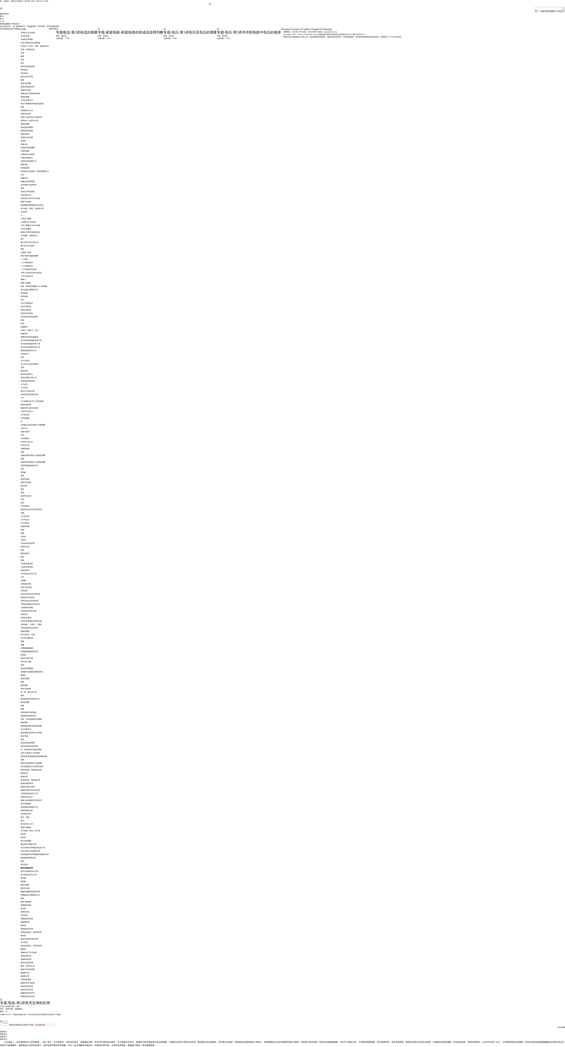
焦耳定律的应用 (53, 26)
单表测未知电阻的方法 (29, 807)
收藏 (563, 1027)
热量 (22, 533)
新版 (542, 11)
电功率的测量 (26, 841)
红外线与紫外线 (27, 638)
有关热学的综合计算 (28, 574)
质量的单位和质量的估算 (30, 93)
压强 (22, 357)
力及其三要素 (26, 219)
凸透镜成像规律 (27, 648)
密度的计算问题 (27, 137)
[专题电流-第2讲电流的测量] (57, 29)
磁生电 (23, 925)
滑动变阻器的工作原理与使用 (32, 766)
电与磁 (23, 878)
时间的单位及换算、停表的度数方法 (35, 171)
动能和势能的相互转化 (29, 465)
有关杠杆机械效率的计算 (30, 347)
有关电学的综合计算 (28, 875)
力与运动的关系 (27, 276)
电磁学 (23, 675)
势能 (22, 459)
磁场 (22, 898)
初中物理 (41, 26)
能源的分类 (25, 973)
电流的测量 (25, 702)
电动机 (23, 936)
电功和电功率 (26, 814)
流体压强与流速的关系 (29, 394)
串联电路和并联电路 (28, 712)
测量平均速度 (26, 202)
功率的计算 (25, 445)
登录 (13, 1)
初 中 (2, 19)
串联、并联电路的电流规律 (31, 719)
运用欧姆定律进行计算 (29, 793)
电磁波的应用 (26, 959)
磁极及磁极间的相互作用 (30, 892)
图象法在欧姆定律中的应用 (31, 800)
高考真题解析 (550, 11)
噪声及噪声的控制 (28, 66)
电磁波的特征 (26, 956)
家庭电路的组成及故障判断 (31, 726)
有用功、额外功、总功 (29, 330)
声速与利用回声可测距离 (30, 43)
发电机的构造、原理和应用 (31, 932)
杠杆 (22, 300)
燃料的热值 (25, 553)
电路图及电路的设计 (28, 716)
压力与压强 (25, 361)
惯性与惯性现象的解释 (29, 256)
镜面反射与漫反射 (28, 597)
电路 (22, 706)
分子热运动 (25, 516)
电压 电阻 (24, 736)
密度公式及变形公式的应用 (31, 117)
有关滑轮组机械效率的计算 (31, 340)
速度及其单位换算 (28, 192)
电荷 (22, 682)
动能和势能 (25, 449)
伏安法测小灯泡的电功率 (30, 851)
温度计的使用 (26, 482)
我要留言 (307, 29)
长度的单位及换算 (28, 154)
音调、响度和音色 (28, 50)
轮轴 (22, 320)
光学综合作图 (26, 662)
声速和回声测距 (27, 39)
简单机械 (24, 293)
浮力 (22, 398)
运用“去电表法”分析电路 (30, 753)
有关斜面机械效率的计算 (30, 344)
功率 (22, 435)
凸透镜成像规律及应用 (29, 651)
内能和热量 (25, 526)
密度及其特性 (26, 114)
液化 (22, 503)
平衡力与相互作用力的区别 (31, 273)
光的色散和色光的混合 (29, 628)
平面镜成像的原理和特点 (30, 604)
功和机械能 (25, 418)
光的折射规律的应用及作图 (31, 621)
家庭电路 (24, 722)
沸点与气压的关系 (28, 391)
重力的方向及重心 (28, 246)
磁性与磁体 (25, 885)
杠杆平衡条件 (26, 307)
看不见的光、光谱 (28, 635)
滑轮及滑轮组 (26, 310)
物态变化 (24, 486)
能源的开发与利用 (28, 983)
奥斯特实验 (25, 912)
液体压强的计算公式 (28, 378)
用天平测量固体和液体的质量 (32, 104)
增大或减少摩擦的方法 (29, 290)
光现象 (23, 580)
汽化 (22, 499)
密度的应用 (25, 134)
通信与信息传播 (27, 963)
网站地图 (327, 29)
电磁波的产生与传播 (28, 952)
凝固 (22, 493)
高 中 (2, 16)
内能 (22, 513)
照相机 (23, 655)
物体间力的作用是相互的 (30, 232)
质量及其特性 (26, 90)
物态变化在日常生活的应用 (31, 509)
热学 (22, 469)
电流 (22, 695)
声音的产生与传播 (28, 33)
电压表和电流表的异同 (29, 746)
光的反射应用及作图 (28, 611)
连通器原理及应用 (28, 381)
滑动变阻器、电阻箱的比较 (31, 770)
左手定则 (24, 942)
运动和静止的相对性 (28, 185)
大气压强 (24, 384)
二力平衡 (24, 259)
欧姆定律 (24, 773)
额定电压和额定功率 (28, 844)
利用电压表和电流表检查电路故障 (34, 756)
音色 (22, 60)
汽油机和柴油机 (27, 564)
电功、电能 (25, 817)
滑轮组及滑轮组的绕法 (29, 317)
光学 (22, 577)
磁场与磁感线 (26, 902)
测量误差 (24, 164)
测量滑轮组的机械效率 (29, 337)
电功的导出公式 (27, 824)
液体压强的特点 (27, 374)
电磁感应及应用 (27, 929)
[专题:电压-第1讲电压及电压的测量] (164, 29)
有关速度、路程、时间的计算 (32, 208)
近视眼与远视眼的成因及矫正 (32, 672)
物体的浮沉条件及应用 (29, 408)
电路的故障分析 (27, 810)
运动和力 (24, 212)
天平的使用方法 (27, 100)
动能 (22, 452)
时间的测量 (25, 168)
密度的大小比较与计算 (29, 121)
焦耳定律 (24, 865)
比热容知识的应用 (28, 543)
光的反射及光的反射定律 (30, 594)
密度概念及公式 (27, 110)
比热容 (23, 536)
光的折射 (24, 614)
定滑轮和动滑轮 (27, 313)
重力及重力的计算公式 (29, 242)
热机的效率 (25, 570)
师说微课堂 (31, 26)
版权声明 (317, 29)
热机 (22, 550)
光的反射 (24, 591)
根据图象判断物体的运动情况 (32, 205)
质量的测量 (25, 97)
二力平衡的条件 (27, 263)
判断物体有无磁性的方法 (30, 895)
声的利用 (24, 70)
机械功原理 (25, 432)
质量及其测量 (26, 83)
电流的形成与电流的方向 (30, 699)
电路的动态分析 (27, 797)
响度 (22, 56)
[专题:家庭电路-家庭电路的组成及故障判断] (99, 29)
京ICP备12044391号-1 (357, 34)
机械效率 (24, 327)
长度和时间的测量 (28, 148)
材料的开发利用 (27, 986)
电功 (22, 821)
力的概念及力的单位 (28, 222)
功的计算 (24, 428)
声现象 (23, 29)
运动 (22, 175)
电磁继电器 (25, 922)
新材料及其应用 (27, 990)
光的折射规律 (26, 618)
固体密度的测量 (27, 127)
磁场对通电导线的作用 (29, 939)
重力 (22, 239)
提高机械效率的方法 (28, 350)
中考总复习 (560, 11)
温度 (22, 476)
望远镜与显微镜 (27, 668)
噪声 (22, 63)
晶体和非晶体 (26, 496)
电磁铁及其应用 (27, 919)
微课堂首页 (4, 14)
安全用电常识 (26, 729)
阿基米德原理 (26, 405)
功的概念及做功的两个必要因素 (33, 425)
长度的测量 (25, 151)
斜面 (22, 323)
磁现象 (23, 881)
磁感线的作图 (26, 905)
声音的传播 (25, 36)
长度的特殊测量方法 (28, 161)
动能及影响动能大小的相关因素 (33, 455)
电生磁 (23, 908)
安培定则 (24, 915)
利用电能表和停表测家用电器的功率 (35, 854)
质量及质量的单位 (28, 87)
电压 (22, 739)
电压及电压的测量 (28, 743)
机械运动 (24, 144)
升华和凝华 (25, 506)
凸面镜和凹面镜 (27, 607)
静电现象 (24, 685)
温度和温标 (25, 479)
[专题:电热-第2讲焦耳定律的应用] (1, 1000)
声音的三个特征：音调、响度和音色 (35, 46)
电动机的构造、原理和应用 (31, 946)
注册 (19, 1)
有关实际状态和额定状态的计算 (33, 848)
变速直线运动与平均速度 (30, 198)
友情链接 (286, 29)
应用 (22, 665)
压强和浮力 (25, 354)
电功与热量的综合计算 (29, 871)
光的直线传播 (26, 584)
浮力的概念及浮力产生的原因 (32, 401)
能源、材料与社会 (28, 966)
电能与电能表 (26, 827)
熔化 (22, 489)
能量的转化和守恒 (28, 993)
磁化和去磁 (25, 888)
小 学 (2, 21)
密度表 (23, 141)
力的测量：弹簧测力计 (29, 236)
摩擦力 (23, 279)
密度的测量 (25, 124)
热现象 (23, 472)
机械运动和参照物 (28, 181)
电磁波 (23, 949)
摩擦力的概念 (26, 283)
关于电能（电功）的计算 (30, 831)
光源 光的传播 (26, 587)
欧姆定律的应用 (27, 783)
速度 (22, 188)
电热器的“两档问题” (28, 858)
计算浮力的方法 (27, 411)
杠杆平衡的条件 (27, 303)
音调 (22, 53)
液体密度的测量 (27, 131)
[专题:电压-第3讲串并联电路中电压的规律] (218, 29)
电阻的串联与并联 (28, 787)
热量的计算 (25, 547)
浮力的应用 (25, 415)
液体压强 (24, 371)
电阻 (22, 760)
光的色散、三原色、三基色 (31, 624)
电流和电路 (25, 679)
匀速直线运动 (26, 195)
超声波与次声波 (27, 77)
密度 (22, 107)
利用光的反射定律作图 (29, 601)
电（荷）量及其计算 (28, 692)
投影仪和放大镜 (27, 658)
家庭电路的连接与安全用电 (31, 733)
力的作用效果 (26, 229)
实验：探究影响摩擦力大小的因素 (34, 286)
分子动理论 (25, 523)
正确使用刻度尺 (27, 158)
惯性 (22, 249)
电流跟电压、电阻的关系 (30, 780)
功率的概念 (25, 438)
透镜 (22, 641)
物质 (22, 80)
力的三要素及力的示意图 (30, 225)
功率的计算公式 (27, 442)
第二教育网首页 (19, 26)
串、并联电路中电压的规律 (31, 750)
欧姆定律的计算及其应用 (30, 790)
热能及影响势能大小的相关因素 (33, 462)
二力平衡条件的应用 (28, 269)
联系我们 (297, 29)
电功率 (23, 834)
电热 (22, 861)
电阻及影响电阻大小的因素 (31, 763)
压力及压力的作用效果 (29, 364)
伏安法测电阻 (26, 804)
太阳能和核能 (26, 979)
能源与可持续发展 (28, 969)
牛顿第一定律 (26, 252)
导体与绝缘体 (26, 689)
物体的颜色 (25, 631)
